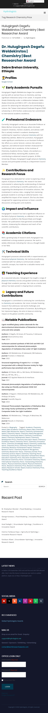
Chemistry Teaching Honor (31, 454)
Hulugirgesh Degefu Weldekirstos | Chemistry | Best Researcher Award (23, 30)
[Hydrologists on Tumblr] (41, 601)
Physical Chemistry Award (17, 464)
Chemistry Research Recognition (26, 449)
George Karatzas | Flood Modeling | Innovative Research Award (23, 518)
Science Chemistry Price (35, 468)
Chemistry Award (13, 433)
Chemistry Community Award (13, 435)
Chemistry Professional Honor (31, 445)
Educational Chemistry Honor (13, 460)
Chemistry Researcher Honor (12, 452)
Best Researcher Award (16, 431)
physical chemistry (17, 259)
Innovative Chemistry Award (34, 460)
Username (10, 660)
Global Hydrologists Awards (12, 621)
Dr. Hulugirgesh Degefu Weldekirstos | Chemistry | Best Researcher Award (23, 53)
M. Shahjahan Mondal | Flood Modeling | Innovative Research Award (21, 510)
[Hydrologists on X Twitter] (9, 601)
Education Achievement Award (32, 456)
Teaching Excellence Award (12, 470)
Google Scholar (7, 82)
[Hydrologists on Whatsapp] (35, 601)
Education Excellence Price (32, 458)
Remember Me (9, 680)
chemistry (32, 135)
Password (9, 670)
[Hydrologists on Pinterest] (30, 601)
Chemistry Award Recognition (32, 433)
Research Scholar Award (16, 468)
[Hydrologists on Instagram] (25, 601)
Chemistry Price (13, 445)
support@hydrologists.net (11, 638)
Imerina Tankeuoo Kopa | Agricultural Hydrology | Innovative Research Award (20, 533)
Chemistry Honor (22, 441)
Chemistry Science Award (11, 454)
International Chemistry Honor (13, 462)
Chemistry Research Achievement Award (17, 447)
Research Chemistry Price (16, 466)
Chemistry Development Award (18, 437)
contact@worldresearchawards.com (15, 647)
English (31, 1)
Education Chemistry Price (11, 458)
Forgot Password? (8, 695)
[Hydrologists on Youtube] (4, 601)
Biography (13, 427)
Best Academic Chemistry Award (19, 429)
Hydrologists (9, 11)
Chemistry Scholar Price (33, 452)
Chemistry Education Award (27, 439)
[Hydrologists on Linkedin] (20, 601)
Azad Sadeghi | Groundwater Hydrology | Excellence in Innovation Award (22, 525)
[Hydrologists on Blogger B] (14, 601)
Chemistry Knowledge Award (18, 443)
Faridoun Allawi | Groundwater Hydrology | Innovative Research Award (22, 540)
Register (5, 693)
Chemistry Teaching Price (11, 456)
